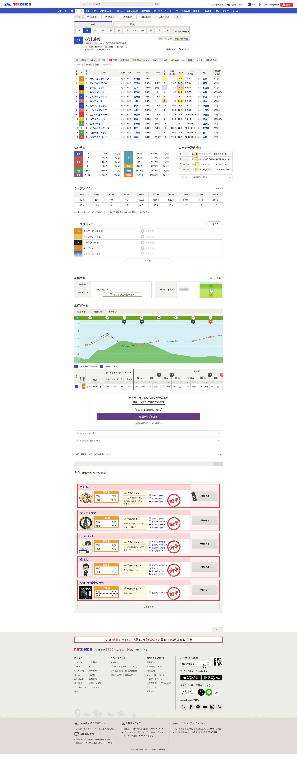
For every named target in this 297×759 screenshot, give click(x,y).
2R (87, 30)
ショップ (174, 10)
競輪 (288, 4)
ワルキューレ (88, 487)
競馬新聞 (185, 10)
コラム (120, 10)
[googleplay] (211, 679)
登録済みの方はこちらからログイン (148, 423)
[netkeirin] (148, 640)
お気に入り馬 (95, 683)
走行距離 (98, 311)
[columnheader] (80, 376)
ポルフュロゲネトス (95, 386)
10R (150, 30)
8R (134, 30)
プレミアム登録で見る (123, 294)
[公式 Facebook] (190, 707)
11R (158, 30)
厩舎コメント (143, 60)
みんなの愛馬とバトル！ (95, 728)
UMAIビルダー (106, 10)
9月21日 (164, 16)
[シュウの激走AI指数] (85, 592)
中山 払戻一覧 (181, 31)
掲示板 (213, 60)
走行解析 (113, 311)
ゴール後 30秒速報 (84, 64)
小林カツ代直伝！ (139, 735)
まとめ (226, 10)
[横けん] (85, 569)
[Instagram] (212, 707)
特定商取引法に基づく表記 (159, 683)
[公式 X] (183, 707)
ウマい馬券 (79, 670)
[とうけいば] (85, 545)
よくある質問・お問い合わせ (124, 670)
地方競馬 (146, 10)
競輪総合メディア (94, 743)
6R (119, 30)
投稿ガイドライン (155, 678)
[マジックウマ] (85, 522)
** (94, 284)
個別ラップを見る (148, 416)
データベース (159, 10)
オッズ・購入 (100, 60)
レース (79, 10)
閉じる (127, 372)
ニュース (69, 10)
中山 (93, 24)
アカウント (94, 687)
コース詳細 (167, 38)
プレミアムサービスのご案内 (124, 666)
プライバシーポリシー (157, 674)
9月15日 (128, 16)
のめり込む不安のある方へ (123, 674)
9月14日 (110, 16)
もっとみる (148, 606)
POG (217, 10)
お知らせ (115, 662)
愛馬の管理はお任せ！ (94, 739)
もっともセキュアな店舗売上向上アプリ (198, 728)
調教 (127, 60)
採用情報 (151, 662)
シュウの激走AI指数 (92, 582)
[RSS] (219, 707)
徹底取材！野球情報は (144, 728)
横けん (84, 559)
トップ (58, 10)
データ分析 (162, 60)
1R (79, 30)
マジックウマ (88, 513)
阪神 (132, 24)
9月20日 (146, 16)
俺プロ (196, 10)
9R (142, 30)
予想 (94, 10)
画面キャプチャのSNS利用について (96, 454)
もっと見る (215, 277)
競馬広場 (93, 670)
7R (126, 30)
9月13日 (92, 16)
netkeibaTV (132, 10)
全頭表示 (148, 260)
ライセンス (152, 687)
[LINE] (198, 707)
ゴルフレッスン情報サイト (143, 732)
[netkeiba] (17, 4)
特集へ (169, 49)
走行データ (107, 64)
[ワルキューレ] (85, 496)
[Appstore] (190, 679)
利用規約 (151, 670)
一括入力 (215, 223)
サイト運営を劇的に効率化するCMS (196, 732)
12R (166, 30)
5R (111, 30)
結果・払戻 (180, 60)
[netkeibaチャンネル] (205, 707)
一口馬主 (207, 10)
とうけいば (86, 536)
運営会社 (151, 691)
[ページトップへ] (217, 629)
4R (103, 30)
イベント (236, 10)
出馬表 (83, 60)
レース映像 (198, 60)
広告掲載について (155, 666)
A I (87, 10)
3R (95, 30)
